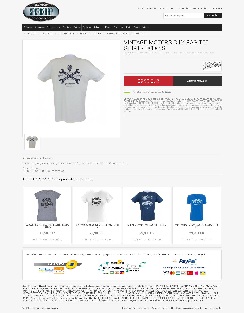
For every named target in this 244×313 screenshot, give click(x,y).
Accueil (140, 8)
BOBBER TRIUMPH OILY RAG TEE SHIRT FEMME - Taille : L (47, 226)
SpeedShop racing (30, 286)
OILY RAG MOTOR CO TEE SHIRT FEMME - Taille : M (196, 226)
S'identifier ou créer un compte (192, 8)
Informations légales (213, 308)
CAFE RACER (47, 33)
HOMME (83, 33)
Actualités (151, 8)
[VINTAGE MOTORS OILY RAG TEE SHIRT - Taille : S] (71, 88)
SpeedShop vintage (48, 286)
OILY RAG (97, 33)
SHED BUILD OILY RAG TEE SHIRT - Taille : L (147, 225)
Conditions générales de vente (189, 308)
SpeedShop (31, 33)
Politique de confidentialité (162, 308)
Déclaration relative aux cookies (135, 308)
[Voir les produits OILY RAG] (212, 65)
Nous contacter (166, 8)
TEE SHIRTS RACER (66, 33)
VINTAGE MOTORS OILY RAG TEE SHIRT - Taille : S (127, 33)
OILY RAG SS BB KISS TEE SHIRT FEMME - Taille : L (97, 226)
